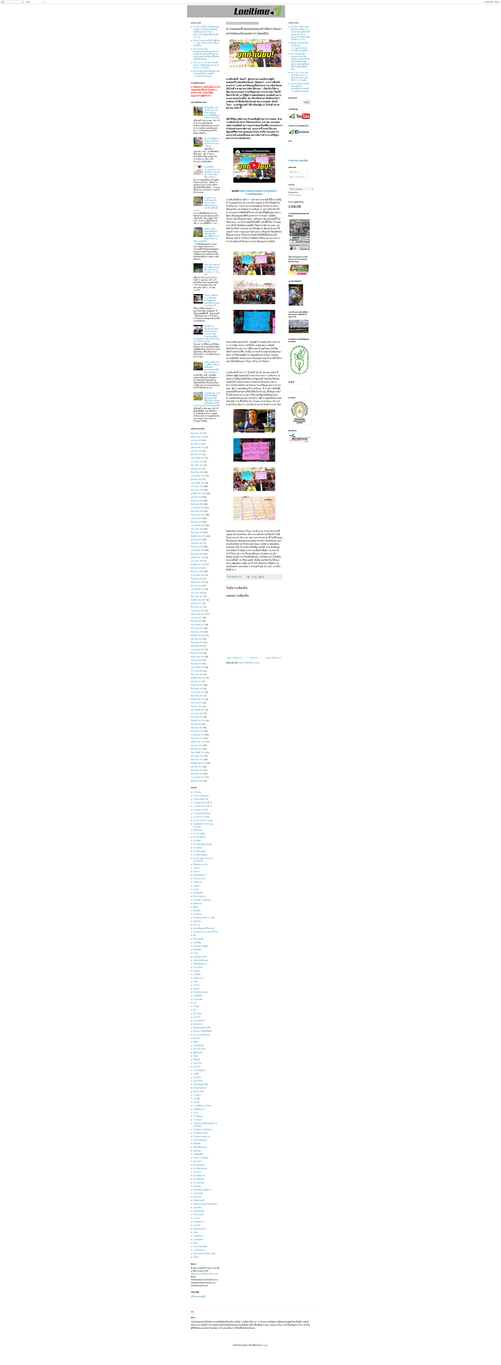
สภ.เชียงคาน (199, 1175)
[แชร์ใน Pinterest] (262, 577)
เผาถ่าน (196, 1017)
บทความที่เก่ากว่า (274, 658)
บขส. (195, 981)
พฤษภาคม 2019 (198, 557)
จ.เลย (195, 889)
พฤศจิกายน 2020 (198, 493)
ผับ (194, 1010)
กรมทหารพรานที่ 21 (202, 802)
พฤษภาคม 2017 (198, 614)
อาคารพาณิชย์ (200, 1246)
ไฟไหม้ (196, 1059)
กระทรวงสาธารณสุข (203, 820)
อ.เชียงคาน (198, 1222)
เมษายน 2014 (197, 745)
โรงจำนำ (197, 1120)
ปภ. (195, 1003)
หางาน (196, 1218)
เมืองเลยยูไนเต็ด (200, 1084)
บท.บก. (196, 985)
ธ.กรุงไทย (197, 967)
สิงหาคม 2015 (197, 688)
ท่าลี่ (195, 953)
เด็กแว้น (197, 921)
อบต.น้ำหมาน (199, 1229)
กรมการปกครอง (201, 795)
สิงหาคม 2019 (197, 547)
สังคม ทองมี (198, 1200)
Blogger (264, 1345)
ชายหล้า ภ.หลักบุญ (202, 900)
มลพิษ (196, 1074)
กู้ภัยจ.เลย (197, 830)
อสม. (195, 1243)
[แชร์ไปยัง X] (258, 577)
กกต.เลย (197, 792)
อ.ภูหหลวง (198, 1236)
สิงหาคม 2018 (197, 571)
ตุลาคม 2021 (196, 468)
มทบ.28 (196, 1066)
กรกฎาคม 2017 (198, 610)
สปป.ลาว (197, 1172)
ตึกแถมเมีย (198, 939)
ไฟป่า (195, 1056)
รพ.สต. (196, 1102)
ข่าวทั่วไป (197, 848)
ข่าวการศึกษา (199, 837)
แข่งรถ (196, 868)
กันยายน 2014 (197, 727)
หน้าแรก (254, 658)
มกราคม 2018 (197, 593)
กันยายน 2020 (197, 500)
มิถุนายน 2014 (197, 738)
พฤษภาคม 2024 (198, 437)
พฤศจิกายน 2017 (198, 600)
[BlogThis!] (255, 577)
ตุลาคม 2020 (196, 497)
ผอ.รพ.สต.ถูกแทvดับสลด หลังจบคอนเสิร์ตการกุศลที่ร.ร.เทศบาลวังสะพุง (206, 73)
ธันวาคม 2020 (197, 490)
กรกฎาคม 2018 (198, 575)
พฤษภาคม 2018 (198, 582)
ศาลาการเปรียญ (200, 1158)
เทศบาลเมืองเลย (200, 960)
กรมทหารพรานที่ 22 (202, 806)
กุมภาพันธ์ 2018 (198, 589)
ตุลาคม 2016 (196, 639)
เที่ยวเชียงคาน (199, 964)
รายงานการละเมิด (298, 160)
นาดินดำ (197, 974)
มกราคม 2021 (197, 486)
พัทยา (196, 1042)
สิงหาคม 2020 (197, 504)
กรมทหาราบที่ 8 (200, 810)
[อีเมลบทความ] (248, 577)
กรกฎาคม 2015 (198, 692)
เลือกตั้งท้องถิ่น (200, 1147)
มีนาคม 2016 (196, 664)
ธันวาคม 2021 (197, 465)
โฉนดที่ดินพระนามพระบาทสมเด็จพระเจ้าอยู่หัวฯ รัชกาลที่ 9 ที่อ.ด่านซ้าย (212, 172)
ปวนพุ (196, 1006)
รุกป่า (195, 1113)
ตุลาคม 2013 (196, 766)
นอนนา (196, 971)
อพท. (195, 1232)
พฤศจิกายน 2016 (198, 635)
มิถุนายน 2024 (197, 433)
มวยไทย (197, 1077)
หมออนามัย (198, 1211)
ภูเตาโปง (197, 1063)
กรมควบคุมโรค (200, 799)
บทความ (296, 172)
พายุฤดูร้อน (198, 1045)
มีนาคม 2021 (196, 479)
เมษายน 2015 (197, 703)
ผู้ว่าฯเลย (197, 1013)
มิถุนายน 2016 (197, 653)
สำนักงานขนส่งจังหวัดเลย (205, 1204)
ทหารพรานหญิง (200, 946)
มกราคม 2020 (197, 529)
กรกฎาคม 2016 (198, 649)
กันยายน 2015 (197, 685)
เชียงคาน (197, 903)
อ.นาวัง (196, 1225)
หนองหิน (197, 1207)
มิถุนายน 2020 (197, 511)
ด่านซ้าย (197, 914)
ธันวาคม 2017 (197, 596)
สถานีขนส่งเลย (200, 1168)
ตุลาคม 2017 (196, 603)
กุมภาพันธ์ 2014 (198, 752)
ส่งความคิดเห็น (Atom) (249, 663)
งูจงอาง (196, 886)
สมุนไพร (197, 1186)
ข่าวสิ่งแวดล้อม (200, 855)
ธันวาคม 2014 (197, 717)
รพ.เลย (196, 1098)
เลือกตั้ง (196, 1143)
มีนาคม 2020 (196, 522)
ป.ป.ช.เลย (197, 999)
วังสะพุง (197, 1151)
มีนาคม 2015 (196, 706)
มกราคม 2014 (197, 756)
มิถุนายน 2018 (197, 578)
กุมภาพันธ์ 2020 (198, 525)
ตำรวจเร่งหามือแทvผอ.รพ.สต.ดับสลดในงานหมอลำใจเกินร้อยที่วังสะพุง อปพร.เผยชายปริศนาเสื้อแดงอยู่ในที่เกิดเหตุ (206, 54)
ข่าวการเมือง (199, 833)
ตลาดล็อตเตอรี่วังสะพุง (203, 928)
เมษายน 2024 (197, 440)
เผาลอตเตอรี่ (199, 1020)
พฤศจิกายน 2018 (198, 564)
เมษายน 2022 (197, 451)
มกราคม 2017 (197, 628)
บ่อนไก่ (196, 988)
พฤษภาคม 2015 (198, 699)
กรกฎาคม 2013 (198, 777)
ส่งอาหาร (197, 1161)
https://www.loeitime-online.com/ (204, 1274)
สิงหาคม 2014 (197, 731)
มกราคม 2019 (197, 561)
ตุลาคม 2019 (196, 539)
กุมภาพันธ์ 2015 (198, 710)
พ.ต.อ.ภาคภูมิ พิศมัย (202, 1031)
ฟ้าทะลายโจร (199, 1049)
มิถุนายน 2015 (197, 696)
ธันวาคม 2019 (197, 532)
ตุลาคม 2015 (196, 681)
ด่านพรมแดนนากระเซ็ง (204, 917)
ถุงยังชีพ (197, 942)
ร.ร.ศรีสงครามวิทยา (202, 1105)
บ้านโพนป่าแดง (200, 992)
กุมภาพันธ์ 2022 (198, 458)
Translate (297, 195)
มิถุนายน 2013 (197, 781)
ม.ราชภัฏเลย (199, 1070)
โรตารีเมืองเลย (200, 1140)
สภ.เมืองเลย (198, 1179)
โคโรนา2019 (199, 878)
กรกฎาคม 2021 (198, 476)
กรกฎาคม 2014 (198, 735)
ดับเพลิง (197, 910)
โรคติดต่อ (197, 1116)
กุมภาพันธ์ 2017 (198, 625)
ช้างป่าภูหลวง (199, 896)
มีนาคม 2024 (196, 444)
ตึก (194, 935)
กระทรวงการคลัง (201, 817)
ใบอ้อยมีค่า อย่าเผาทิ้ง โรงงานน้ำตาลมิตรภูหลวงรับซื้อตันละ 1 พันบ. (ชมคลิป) (212, 112)
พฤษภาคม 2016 (198, 656)
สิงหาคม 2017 (197, 607)
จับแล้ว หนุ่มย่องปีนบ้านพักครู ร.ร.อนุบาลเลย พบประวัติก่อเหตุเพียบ (206, 42)
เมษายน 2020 (197, 518)
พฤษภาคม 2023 (198, 447)
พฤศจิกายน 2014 (198, 720)
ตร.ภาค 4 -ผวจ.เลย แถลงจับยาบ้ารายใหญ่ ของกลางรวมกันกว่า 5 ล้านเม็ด (206, 64)
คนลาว (196, 871)
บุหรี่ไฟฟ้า (197, 996)
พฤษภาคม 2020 (198, 515)
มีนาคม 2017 (196, 621)
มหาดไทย (197, 1081)
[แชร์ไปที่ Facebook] (260, 577)
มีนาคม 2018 (196, 586)
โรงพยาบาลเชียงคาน (203, 1129)
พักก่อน (196, 1038)
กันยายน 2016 (197, 642)
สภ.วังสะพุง (198, 1183)
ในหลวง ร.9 (198, 978)
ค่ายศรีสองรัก (199, 875)
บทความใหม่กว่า (234, 658)
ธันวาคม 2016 (197, 632)
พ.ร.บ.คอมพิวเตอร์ (201, 1035)
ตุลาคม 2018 (196, 568)
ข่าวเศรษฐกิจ (199, 851)
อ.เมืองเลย (198, 1239)
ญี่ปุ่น (195, 907)
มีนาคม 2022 (196, 454)
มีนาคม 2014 (196, 749)
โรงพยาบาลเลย (200, 1133)
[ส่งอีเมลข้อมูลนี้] (253, 577)
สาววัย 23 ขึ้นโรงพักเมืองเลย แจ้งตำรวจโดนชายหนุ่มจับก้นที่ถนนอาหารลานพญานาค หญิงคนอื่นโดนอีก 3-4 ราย (206, 32)
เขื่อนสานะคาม (200, 864)
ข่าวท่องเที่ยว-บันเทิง (202, 844)
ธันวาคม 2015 (197, 674)
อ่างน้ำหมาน (199, 1250)
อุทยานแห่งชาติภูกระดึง (204, 1253)
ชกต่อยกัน (198, 893)
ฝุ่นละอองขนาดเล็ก (202, 1027)
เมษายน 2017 (197, 617)
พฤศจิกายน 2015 (198, 678)
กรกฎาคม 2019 (198, 550)
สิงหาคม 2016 (197, 646)
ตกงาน (196, 925)
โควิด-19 (197, 882)
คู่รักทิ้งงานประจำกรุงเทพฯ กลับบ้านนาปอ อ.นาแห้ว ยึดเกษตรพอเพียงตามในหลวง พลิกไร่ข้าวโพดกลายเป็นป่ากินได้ (206, 333)
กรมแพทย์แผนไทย (201, 813)
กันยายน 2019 (197, 543)
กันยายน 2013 (197, 770)
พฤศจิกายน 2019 (198, 536)
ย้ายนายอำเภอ (200, 1088)
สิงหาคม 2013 (197, 774)
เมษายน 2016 (197, 660)
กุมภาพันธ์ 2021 (198, 483)
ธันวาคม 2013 (197, 759)
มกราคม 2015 (197, 713)
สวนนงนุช (198, 1193)
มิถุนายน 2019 (197, 554)
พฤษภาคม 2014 (198, 742)
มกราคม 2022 (197, 461)
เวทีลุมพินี (197, 1154)
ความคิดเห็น (298, 177)
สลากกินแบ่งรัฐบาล (202, 1190)
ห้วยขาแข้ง (198, 1214)
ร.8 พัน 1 (197, 1095)
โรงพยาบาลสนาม (201, 1136)
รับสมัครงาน (199, 1109)
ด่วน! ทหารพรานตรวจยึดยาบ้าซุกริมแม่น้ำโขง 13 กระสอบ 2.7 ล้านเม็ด (212, 269)
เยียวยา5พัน (198, 1091)
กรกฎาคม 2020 (198, 507)
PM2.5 (196, 1257)
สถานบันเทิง (199, 1165)
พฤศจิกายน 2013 (198, 763)
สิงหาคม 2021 (197, 472)
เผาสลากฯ (198, 1024)
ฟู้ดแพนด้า (198, 1052)
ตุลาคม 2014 (196, 724)
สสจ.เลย (197, 1197)
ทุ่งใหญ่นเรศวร (200, 957)
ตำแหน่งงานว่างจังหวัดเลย (205, 932)
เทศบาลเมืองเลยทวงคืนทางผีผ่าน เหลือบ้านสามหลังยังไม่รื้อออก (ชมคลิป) (211, 367)
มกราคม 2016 (197, 671)
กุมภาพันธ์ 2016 (198, 667)
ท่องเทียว (197, 949)
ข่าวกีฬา (197, 840)
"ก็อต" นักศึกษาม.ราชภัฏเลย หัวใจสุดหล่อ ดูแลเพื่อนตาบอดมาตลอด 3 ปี (211, 300)
